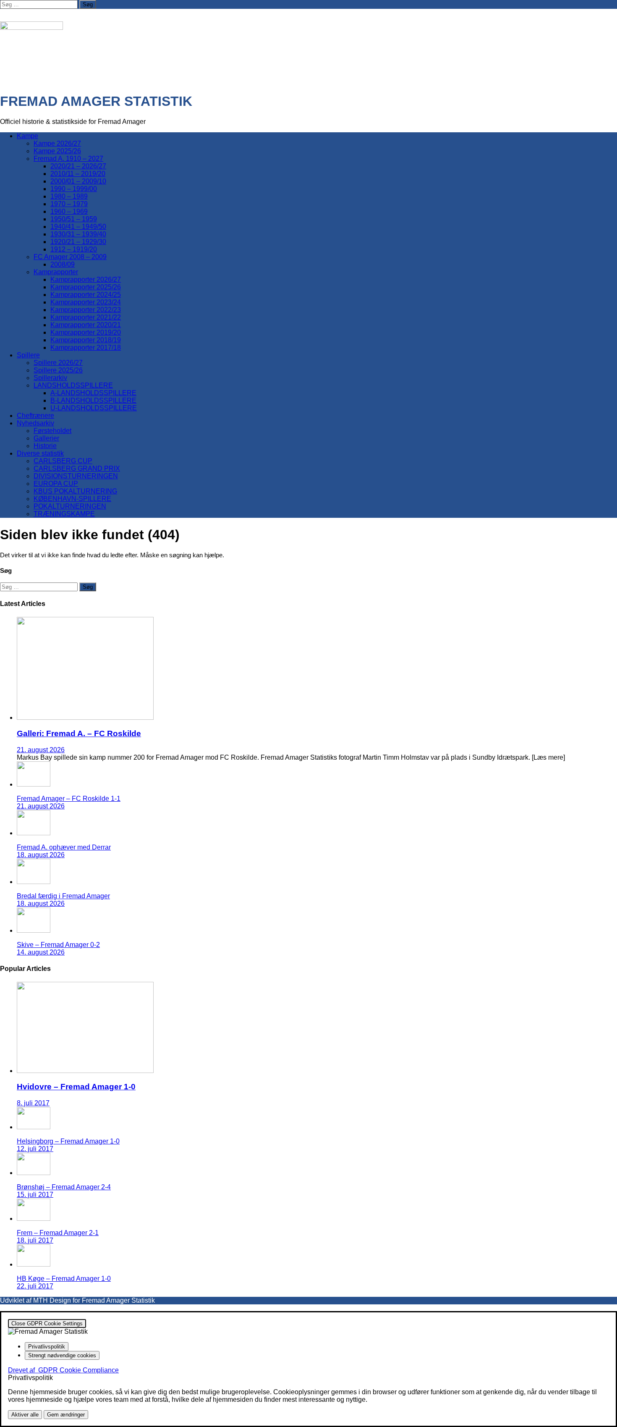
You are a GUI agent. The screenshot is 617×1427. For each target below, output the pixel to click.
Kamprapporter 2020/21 (85, 324)
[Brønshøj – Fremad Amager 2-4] (33, 1172)
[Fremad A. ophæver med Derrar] (33, 833)
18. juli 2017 (35, 1240)
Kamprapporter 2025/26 (85, 287)
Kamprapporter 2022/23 (85, 309)
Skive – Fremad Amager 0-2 (58, 944)
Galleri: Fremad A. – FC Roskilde (79, 733)
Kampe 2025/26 (57, 151)
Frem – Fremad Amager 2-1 (58, 1232)
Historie (45, 445)
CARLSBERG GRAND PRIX (77, 468)
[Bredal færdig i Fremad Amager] (33, 881)
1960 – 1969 (69, 211)
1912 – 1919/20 (73, 249)
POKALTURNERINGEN (70, 506)
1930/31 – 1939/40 (78, 234)
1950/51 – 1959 (73, 219)
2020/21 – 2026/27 (78, 166)
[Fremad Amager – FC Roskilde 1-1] (33, 784)
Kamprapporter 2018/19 (85, 340)
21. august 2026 (41, 749)
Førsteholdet (52, 430)
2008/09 (62, 264)
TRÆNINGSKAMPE (64, 513)
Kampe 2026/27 (57, 143)
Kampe (27, 135)
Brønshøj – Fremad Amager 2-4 (64, 1187)
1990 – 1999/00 (73, 188)
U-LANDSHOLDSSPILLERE (93, 408)
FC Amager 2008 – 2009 (70, 256)
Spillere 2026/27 (58, 362)
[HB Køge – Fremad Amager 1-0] (33, 1264)
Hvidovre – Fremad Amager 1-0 (76, 1086)
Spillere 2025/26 (58, 370)
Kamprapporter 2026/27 (85, 279)
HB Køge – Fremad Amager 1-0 (64, 1278)
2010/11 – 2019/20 (77, 173)
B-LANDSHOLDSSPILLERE (93, 400)
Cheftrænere (35, 415)
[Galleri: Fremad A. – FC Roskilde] (85, 717)
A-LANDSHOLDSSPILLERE (93, 392)
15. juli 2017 (35, 1194)
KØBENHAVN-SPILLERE (72, 498)
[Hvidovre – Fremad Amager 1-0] (85, 1070)
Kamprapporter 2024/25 (85, 294)
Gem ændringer (66, 1414)
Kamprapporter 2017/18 (85, 347)
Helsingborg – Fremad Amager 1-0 (68, 1141)
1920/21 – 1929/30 (78, 241)
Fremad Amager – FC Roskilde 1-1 (68, 798)
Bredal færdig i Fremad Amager (63, 896)
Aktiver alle (25, 1414)
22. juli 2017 (35, 1286)
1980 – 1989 (69, 196)
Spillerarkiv (50, 377)
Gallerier (46, 438)
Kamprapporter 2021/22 (85, 317)
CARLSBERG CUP (63, 460)
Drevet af (63, 1370)
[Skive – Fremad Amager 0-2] (33, 930)
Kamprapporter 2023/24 (85, 302)
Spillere (28, 355)
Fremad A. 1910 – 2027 (68, 158)
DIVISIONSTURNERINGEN (76, 476)
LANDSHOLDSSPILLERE (73, 385)
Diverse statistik (40, 453)
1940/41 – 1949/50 (78, 226)
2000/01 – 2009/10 (78, 181)
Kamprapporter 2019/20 (85, 332)
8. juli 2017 (33, 1103)
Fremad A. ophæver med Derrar (64, 847)
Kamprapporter (56, 271)
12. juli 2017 (35, 1148)
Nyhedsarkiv (35, 423)
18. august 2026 (41, 854)
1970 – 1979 (69, 203)
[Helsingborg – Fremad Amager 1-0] (33, 1127)
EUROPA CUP (56, 483)
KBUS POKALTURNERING (75, 491)
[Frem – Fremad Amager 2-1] (33, 1218)
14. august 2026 (41, 952)
